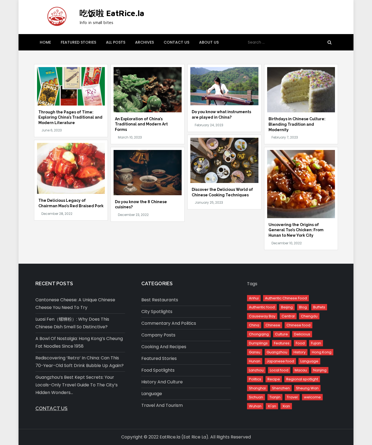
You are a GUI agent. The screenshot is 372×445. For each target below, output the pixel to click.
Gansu (254, 352)
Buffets (319, 307)
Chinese (273, 325)
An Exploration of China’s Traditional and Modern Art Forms (141, 124)
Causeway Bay (262, 316)
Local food (279, 370)
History (300, 352)
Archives (144, 42)
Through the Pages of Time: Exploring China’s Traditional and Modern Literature (70, 117)
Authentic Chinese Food (286, 298)
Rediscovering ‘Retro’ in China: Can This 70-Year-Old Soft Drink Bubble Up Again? (79, 362)
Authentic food (262, 307)
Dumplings (258, 343)
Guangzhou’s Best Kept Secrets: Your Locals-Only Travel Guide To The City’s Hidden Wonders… (76, 385)
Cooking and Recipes (163, 347)
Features (281, 343)
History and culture (162, 382)
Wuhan (255, 406)
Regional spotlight (302, 379)
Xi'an (272, 406)
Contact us (176, 42)
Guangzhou (277, 352)
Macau (301, 370)
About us (209, 42)
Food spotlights (158, 370)
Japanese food (280, 361)
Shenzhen (281, 388)
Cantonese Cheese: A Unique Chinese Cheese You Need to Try (75, 304)
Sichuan (256, 397)
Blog (303, 307)
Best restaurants (159, 300)
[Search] (329, 42)
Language (151, 393)
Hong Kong (321, 352)
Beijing (287, 307)
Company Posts (158, 335)
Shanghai (257, 388)
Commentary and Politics (168, 323)
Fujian (316, 343)
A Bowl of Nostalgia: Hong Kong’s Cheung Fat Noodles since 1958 (79, 342)
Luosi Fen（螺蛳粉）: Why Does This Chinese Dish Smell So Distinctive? (72, 323)
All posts (115, 42)
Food (300, 343)
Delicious (302, 334)
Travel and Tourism (162, 405)
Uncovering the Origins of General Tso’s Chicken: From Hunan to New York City (296, 229)
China (254, 325)
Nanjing (320, 370)
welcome (312, 397)
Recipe (273, 379)
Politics (255, 379)
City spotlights (156, 311)
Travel (292, 397)
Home (45, 42)
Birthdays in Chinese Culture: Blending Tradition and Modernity (297, 124)
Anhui (254, 298)
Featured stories (78, 42)
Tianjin (274, 397)
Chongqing (259, 334)
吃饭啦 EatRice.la (112, 13)
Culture (281, 334)
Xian (286, 406)
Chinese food (298, 325)
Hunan (254, 361)
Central (288, 316)
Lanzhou (256, 370)
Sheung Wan (307, 388)
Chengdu (309, 316)
